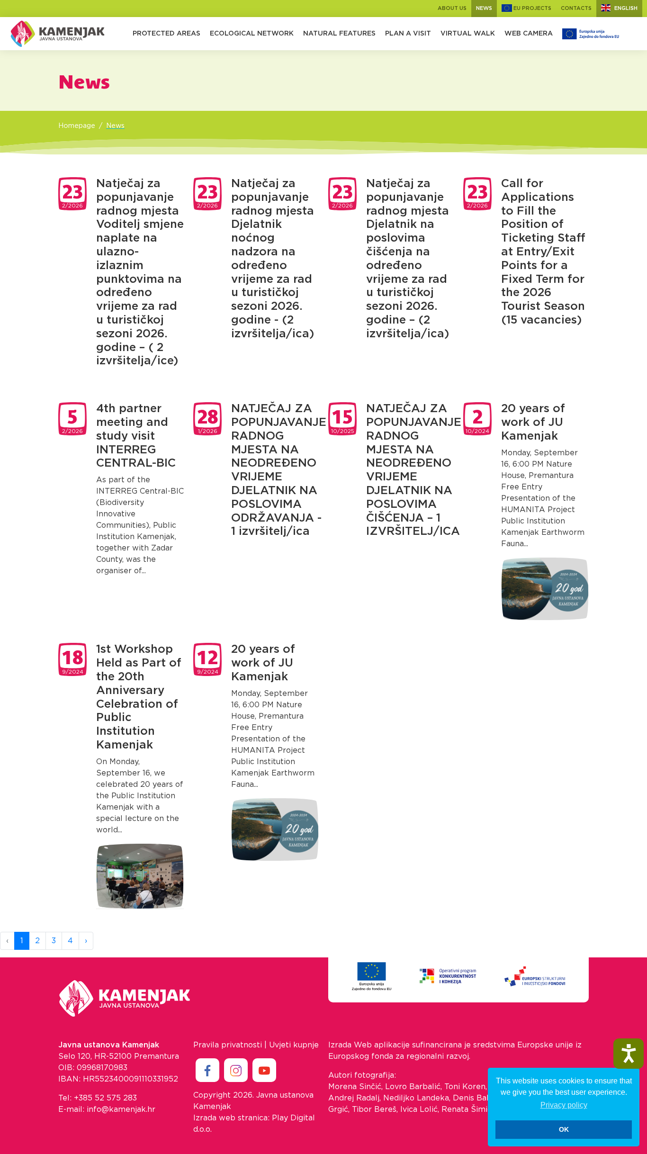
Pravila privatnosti (227, 1045)
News (484, 8)
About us (452, 8)
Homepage (76, 125)
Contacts (576, 8)
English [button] (626, 8)
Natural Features (339, 33)
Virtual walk (467, 33)
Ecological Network (252, 33)
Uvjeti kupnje (294, 1045)
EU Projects (531, 8)
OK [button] (564, 1129)
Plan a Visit (408, 33)
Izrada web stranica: (231, 1118)
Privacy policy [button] (563, 1105)
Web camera (528, 33)
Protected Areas (166, 33)
